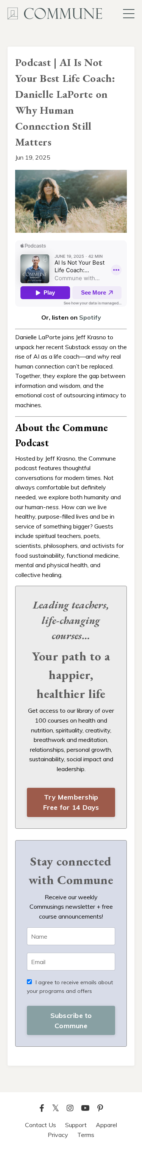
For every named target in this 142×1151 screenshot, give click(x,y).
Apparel (106, 1125)
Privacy (58, 1134)
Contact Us (40, 1125)
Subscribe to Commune (71, 1020)
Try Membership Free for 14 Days (71, 802)
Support (76, 1125)
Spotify (90, 317)
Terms (85, 1134)
